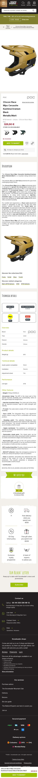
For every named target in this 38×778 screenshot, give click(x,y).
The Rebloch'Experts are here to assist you (17, 706)
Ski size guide (7, 701)
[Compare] (32, 143)
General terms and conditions (13, 763)
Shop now (25, 19)
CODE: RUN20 (14, 19)
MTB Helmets (25, 284)
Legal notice (26, 766)
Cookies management (14, 766)
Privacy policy (28, 763)
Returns (4, 697)
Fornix (4, 277)
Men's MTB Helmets (8, 27)
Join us (4, 710)
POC (4, 97)
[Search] (35, 9)
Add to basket (13, 143)
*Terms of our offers (18, 759)
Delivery (5, 693)
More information (8, 671)
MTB (17, 284)
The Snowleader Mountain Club (13, 688)
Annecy (4, 652)
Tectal (21, 277)
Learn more (25, 153)
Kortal (9, 277)
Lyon (21, 652)
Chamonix (13, 652)
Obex (15, 277)
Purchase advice (7, 684)
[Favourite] (26, 143)
